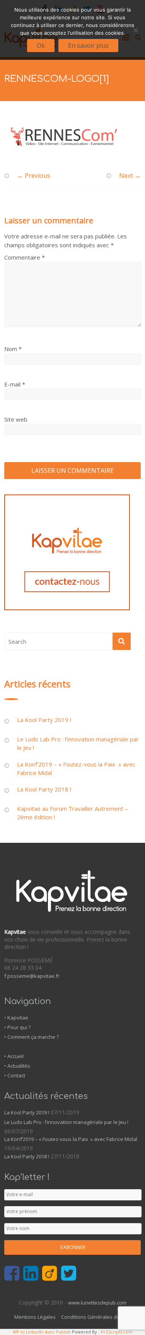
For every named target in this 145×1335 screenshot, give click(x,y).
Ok (41, 45)
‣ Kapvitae (16, 1017)
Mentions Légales (35, 1316)
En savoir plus (88, 45)
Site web (15, 419)
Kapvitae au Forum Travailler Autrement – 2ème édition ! (72, 813)
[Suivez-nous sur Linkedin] (30, 1273)
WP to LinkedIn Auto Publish (42, 1332)
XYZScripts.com (117, 1332)
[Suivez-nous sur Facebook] (11, 1273)
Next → (130, 175)
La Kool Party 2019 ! (44, 720)
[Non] (135, 30)
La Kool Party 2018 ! (44, 789)
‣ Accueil (14, 1056)
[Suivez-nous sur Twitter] (68, 1273)
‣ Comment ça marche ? (31, 1036)
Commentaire (24, 257)
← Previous (33, 175)
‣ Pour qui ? (17, 1027)
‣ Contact (14, 1075)
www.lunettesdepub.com (97, 1302)
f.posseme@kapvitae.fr (32, 975)
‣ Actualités (17, 1065)
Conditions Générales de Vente (98, 1316)
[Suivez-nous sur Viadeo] (49, 1273)
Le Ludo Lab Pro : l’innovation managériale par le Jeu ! (78, 743)
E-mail (14, 384)
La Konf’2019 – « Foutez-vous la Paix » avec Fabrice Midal (76, 768)
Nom (13, 349)
